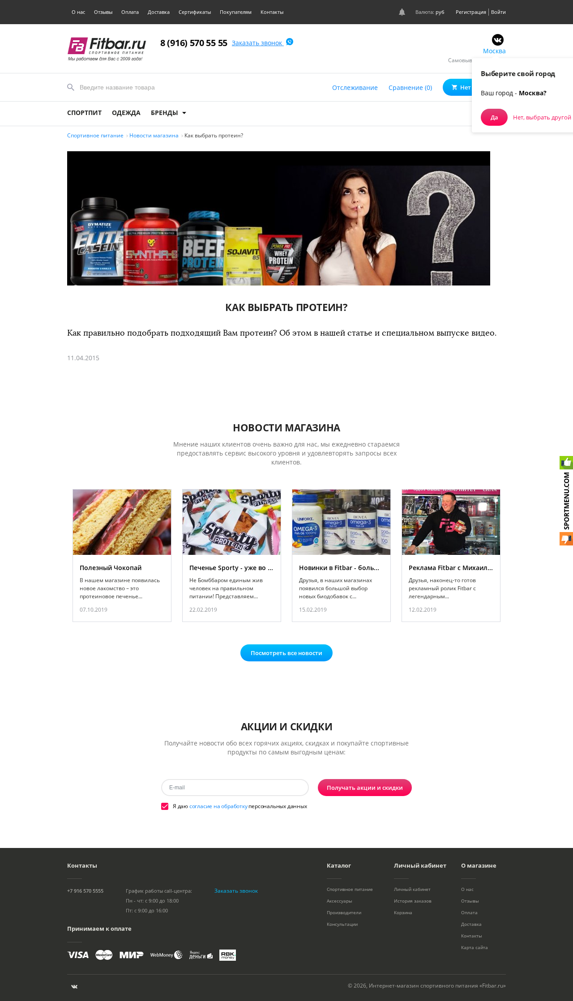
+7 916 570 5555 (85, 890)
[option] (122, 555)
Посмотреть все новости (286, 653)
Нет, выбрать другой (542, 117)
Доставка (159, 12)
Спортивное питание (350, 889)
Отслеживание (355, 87)
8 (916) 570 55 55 (193, 43)
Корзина (403, 912)
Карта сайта (474, 947)
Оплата (130, 12)
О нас (78, 12)
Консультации (342, 924)
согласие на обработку (218, 806)
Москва (494, 51)
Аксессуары (339, 901)
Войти (498, 12)
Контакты (272, 12)
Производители (344, 912)
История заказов (413, 901)
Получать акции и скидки (365, 788)
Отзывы (103, 12)
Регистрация (471, 12)
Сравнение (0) (410, 87)
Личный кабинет (412, 889)
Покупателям (236, 12)
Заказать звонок (258, 42)
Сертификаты (195, 12)
